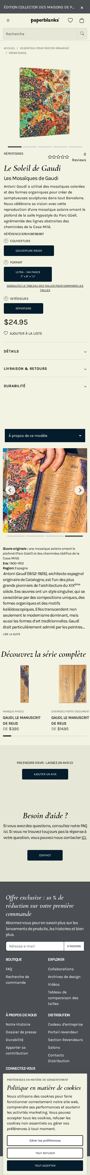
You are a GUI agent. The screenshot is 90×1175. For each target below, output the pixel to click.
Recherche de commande (17, 979)
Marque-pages (13, 711)
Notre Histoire (18, 1024)
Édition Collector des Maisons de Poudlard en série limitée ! (40, 7)
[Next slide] (79, 490)
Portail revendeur (63, 1032)
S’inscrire (74, 946)
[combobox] (45, 436)
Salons (54, 1047)
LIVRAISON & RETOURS (25, 368)
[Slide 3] (45, 146)
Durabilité (14, 1039)
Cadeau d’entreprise (65, 1024)
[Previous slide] (10, 490)
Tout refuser (45, 1153)
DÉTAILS (11, 351)
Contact (45, 855)
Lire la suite (11, 634)
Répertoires (17, 53)
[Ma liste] (70, 20)
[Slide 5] (75, 146)
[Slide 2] (30, 146)
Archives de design (64, 976)
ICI (84, 837)
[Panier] (82, 20)
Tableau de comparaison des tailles (63, 998)
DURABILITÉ (15, 386)
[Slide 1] (15, 146)
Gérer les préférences (45, 1140)
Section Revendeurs (65, 1039)
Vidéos (54, 984)
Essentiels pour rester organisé (44, 48)
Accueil (9, 48)
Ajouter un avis (45, 774)
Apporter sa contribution (17, 1050)
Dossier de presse (21, 1032)
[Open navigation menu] (8, 20)
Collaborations (61, 969)
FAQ (9, 969)
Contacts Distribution (59, 1058)
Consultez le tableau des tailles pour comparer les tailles (45, 288)
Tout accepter (45, 1165)
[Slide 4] (60, 146)
